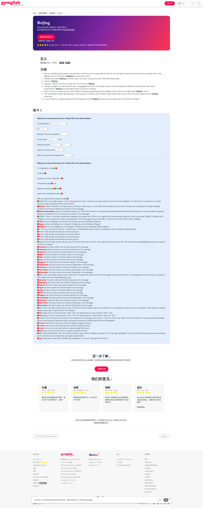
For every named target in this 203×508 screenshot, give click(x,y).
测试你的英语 (46, 36)
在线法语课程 (149, 471)
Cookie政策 (89, 500)
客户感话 (36, 462)
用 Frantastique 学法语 (69, 468)
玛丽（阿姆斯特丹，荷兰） (81, 390)
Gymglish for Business (124, 459)
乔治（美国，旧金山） (112, 390)
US (69, 63)
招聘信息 (36, 483)
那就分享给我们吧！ (101, 422)
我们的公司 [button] (36, 454)
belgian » (164, 436)
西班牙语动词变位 (150, 486)
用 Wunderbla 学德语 (68, 474)
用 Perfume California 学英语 (71, 465)
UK (63, 63)
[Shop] (192, 3)
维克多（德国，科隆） (49, 390)
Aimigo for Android (95, 462)
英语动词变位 (149, 483)
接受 (166, 500)
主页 (34, 13)
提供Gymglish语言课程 (40, 477)
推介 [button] (118, 454)
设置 (160, 500)
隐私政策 (36, 480)
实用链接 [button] (147, 454)
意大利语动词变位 (150, 489)
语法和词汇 (148, 462)
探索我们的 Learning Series (70, 459)
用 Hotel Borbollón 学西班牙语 (71, 471)
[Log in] (199, 3)
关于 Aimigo (37, 459)
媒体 (34, 468)
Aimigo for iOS (94, 465)
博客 (34, 471)
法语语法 (148, 474)
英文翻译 (52, 13)
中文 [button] (182, 3)
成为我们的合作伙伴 (39, 465)
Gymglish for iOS (67, 483)
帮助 (146, 459)
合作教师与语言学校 (123, 465)
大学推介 (120, 462)
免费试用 (169, 3)
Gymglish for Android (68, 480)
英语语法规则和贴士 (151, 465)
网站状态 (36, 486)
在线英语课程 (42, 13)
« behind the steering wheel (46, 436)
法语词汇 (148, 477)
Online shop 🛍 (66, 462)
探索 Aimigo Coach (95, 459)
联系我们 (36, 474)
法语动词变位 (149, 480)
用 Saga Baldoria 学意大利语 (70, 477)
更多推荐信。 (141, 407)
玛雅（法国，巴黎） (143, 390)
